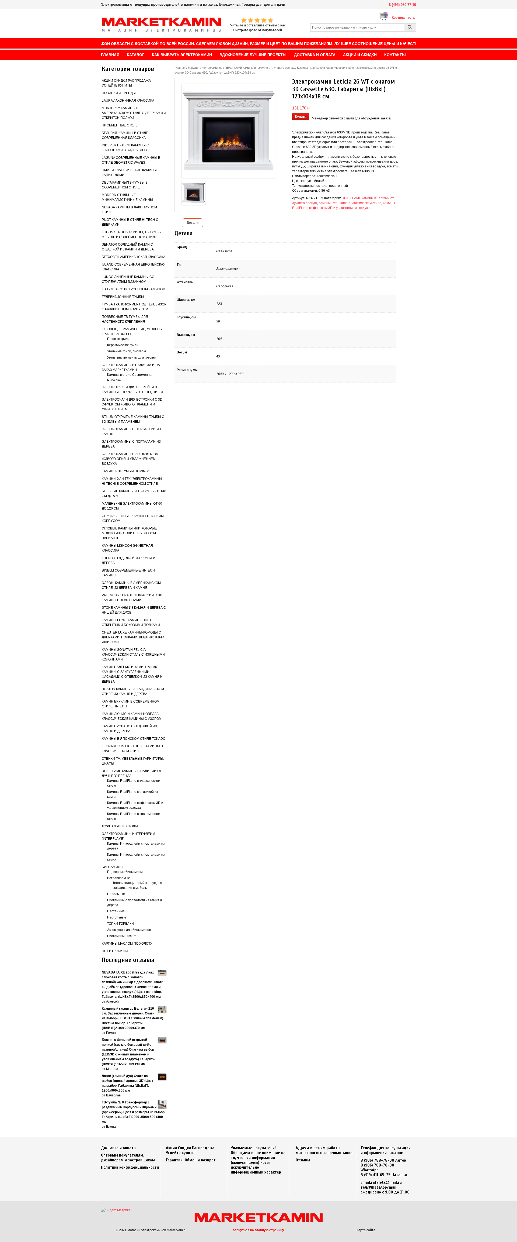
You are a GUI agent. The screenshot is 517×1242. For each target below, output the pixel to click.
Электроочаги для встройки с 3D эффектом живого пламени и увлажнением (132, 404)
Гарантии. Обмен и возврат (191, 1160)
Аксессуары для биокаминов (129, 930)
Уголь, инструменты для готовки (131, 357)
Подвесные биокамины (125, 872)
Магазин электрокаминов (205, 67)
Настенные (116, 911)
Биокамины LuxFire (122, 936)
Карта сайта (366, 1230)
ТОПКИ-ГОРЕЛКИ (120, 924)
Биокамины (112, 867)
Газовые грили (118, 339)
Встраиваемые (118, 878)
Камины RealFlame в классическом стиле (325, 67)
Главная (180, 67)
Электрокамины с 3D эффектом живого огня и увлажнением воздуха (130, 459)
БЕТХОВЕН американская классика (133, 257)
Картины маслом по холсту (127, 943)
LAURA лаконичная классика (128, 100)
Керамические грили (122, 345)
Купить (300, 117)
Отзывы (303, 1160)
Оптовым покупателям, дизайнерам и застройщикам (128, 1157)
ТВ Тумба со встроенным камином (133, 289)
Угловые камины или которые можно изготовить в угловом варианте (129, 533)
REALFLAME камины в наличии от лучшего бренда (260, 67)
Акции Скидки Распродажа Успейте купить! (190, 1150)
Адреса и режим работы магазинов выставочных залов (324, 1150)
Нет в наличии (115, 951)
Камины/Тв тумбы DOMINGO (126, 471)
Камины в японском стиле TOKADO (133, 739)
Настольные (116, 917)
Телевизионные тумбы (123, 297)
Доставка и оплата (118, 1147)
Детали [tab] (192, 223)
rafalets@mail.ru (386, 1182)
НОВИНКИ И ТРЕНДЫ (119, 93)
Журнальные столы (120, 826)
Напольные (116, 894)
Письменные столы (120, 125)
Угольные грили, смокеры (126, 351)
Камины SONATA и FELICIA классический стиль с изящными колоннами (133, 654)
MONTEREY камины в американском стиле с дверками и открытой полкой (134, 113)
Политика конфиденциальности (130, 1167)
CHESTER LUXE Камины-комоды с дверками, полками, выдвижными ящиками (133, 637)
